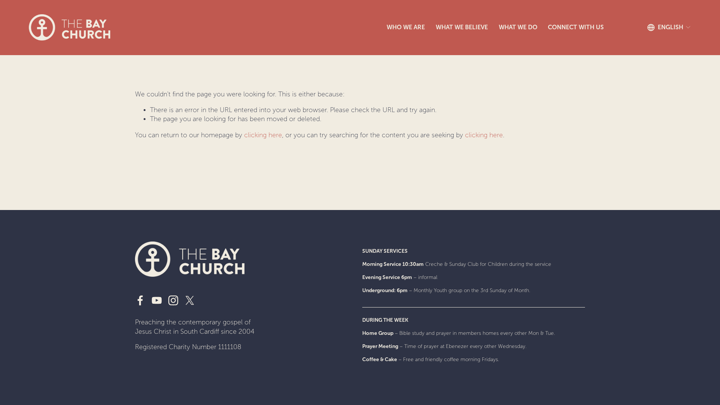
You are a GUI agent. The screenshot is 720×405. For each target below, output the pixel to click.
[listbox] (669, 27)
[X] (189, 300)
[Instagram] (173, 300)
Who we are (406, 27)
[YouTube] (157, 300)
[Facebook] (140, 300)
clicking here (263, 135)
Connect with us (576, 27)
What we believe (462, 27)
